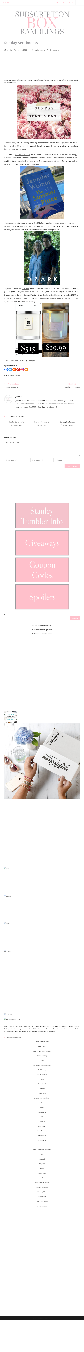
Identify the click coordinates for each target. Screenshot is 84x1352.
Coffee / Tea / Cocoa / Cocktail (42, 1065)
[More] (26, 369)
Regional (42, 1159)
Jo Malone (25, 288)
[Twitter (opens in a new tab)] (57, 2)
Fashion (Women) (42, 1074)
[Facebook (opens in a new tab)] (60, 2)
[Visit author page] (8, 399)
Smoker (42, 1168)
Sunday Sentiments (38, 50)
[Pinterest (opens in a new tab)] (63, 2)
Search (6, 615)
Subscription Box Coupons (42, 634)
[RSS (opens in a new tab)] (69, 2)
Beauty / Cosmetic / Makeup (42, 1051)
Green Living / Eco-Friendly (42, 1098)
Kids (42, 1117)
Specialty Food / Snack (42, 1182)
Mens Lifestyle (42, 1135)
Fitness (42, 1079)
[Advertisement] (42, 67)
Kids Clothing (42, 1112)
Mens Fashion (42, 1126)
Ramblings (11, 375)
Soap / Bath (42, 1173)
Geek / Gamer (42, 1093)
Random (17, 375)
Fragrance (42, 1089)
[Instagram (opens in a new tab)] (66, 2)
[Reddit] (14, 369)
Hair (42, 1103)
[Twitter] (10, 369)
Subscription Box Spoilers (42, 630)
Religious (42, 1164)
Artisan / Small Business (42, 1042)
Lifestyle (42, 1121)
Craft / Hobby (42, 1070)
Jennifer (9, 50)
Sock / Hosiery (42, 1178)
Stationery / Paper (42, 1192)
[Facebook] (6, 369)
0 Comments (54, 50)
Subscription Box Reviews (42, 625)
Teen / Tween (42, 1196)
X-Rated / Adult (42, 1206)
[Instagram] (22, 369)
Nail (42, 1145)
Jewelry (42, 1107)
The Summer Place (22, 154)
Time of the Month (42, 1201)
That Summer (39, 158)
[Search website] (77, 3)
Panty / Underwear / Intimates (42, 1150)
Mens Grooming (42, 1131)
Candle (42, 1060)
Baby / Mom (42, 1046)
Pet (42, 1154)
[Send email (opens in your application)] (72, 2)
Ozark (36, 223)
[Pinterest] (18, 369)
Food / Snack (42, 1084)
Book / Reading (42, 1056)
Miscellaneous (42, 1140)
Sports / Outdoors (42, 1187)
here (53, 1031)
